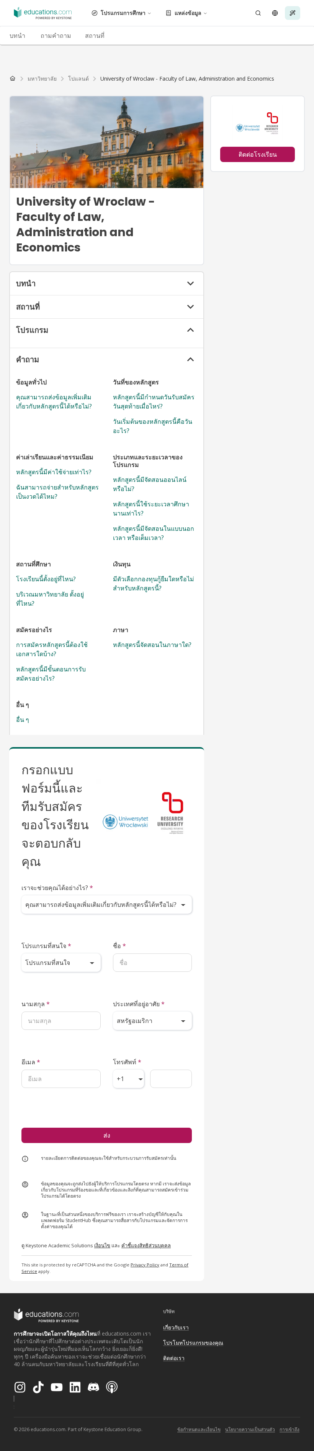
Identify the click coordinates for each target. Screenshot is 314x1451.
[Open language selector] (275, 13)
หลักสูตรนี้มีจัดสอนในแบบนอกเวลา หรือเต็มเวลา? (153, 533)
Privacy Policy (145, 1265)
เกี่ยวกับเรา (176, 1327)
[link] (187, 79)
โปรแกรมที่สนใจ (46, 946)
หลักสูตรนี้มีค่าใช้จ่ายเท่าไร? (54, 472)
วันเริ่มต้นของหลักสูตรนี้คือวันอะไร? (152, 426)
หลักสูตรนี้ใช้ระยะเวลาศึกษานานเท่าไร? (151, 508)
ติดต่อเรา (174, 1358)
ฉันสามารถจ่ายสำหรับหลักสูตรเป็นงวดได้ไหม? (57, 492)
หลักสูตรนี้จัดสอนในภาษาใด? (152, 644)
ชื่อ (119, 946)
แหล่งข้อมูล (188, 12)
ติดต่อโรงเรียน (258, 154)
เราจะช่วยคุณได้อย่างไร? (57, 888)
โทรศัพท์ (127, 1062)
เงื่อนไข (102, 1245)
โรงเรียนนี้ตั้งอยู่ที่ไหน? (46, 579)
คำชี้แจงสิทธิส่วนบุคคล (146, 1245)
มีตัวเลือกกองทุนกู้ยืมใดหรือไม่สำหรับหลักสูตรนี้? (153, 583)
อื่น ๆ (22, 719)
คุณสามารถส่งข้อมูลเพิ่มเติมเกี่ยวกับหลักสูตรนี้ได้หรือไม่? (54, 401)
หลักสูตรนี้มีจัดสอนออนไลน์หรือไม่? (149, 484)
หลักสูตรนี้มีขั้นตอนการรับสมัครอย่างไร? (51, 674)
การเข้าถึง (289, 1429)
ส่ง (106, 1135)
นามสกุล (35, 1004)
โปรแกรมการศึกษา (123, 12)
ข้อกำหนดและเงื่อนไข (199, 1429)
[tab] (17, 35)
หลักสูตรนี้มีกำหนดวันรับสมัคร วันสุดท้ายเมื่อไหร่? (154, 401)
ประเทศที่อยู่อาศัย (139, 1004)
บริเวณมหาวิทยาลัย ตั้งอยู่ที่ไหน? (50, 599)
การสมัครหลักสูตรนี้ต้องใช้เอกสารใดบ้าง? (52, 649)
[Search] (258, 13)
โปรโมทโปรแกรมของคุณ (193, 1342)
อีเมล (30, 1062)
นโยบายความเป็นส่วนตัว (250, 1429)
